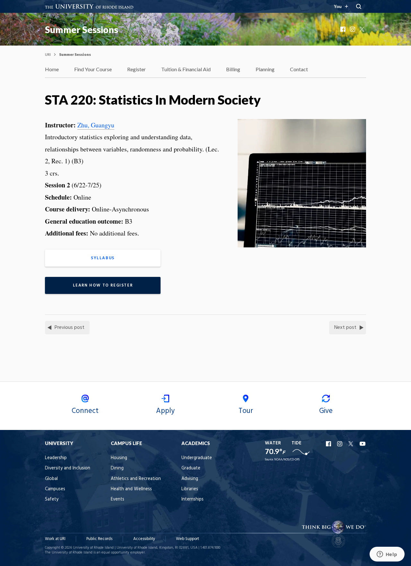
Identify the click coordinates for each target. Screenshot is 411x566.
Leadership (56, 458)
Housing (119, 458)
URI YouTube (363, 443)
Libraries (189, 489)
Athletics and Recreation (136, 479)
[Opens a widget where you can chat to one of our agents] (387, 555)
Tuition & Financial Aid (186, 69)
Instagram (353, 29)
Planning (265, 69)
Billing (233, 69)
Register (136, 69)
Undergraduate (196, 458)
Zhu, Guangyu (95, 125)
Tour (246, 411)
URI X (351, 443)
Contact (299, 69)
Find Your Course (93, 69)
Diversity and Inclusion (67, 468)
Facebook (343, 29)
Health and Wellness (131, 489)
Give (326, 411)
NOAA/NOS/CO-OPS (287, 459)
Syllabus (103, 258)
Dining (117, 468)
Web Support (187, 539)
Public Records (99, 539)
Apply (165, 411)
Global (51, 479)
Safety (51, 499)
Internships (192, 499)
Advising (189, 479)
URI (48, 54)
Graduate (190, 468)
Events (117, 499)
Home (52, 69)
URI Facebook (329, 443)
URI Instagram (340, 443)
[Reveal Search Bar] (358, 6)
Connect (85, 411)
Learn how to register (103, 285)
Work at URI (55, 539)
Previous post (69, 327)
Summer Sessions (81, 29)
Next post (345, 327)
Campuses (55, 489)
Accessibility (144, 539)
